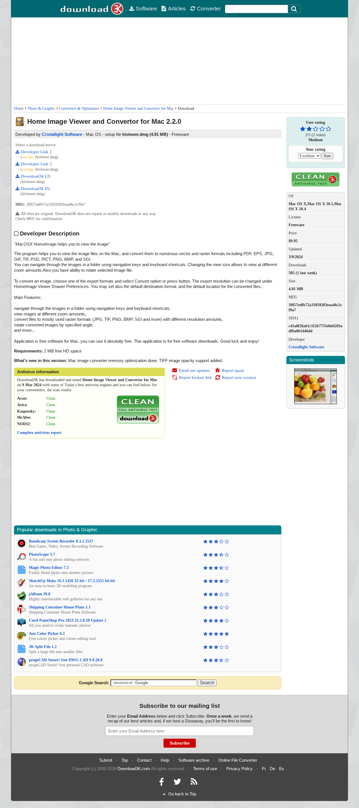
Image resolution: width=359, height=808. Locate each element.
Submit (105, 760)
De (272, 768)
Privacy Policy (239, 768)
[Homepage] (92, 8)
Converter (209, 9)
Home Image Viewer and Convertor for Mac (138, 108)
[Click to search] (295, 9)
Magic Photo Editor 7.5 (49, 568)
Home (19, 108)
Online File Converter (237, 760)
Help (165, 760)
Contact (144, 760)
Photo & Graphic (41, 108)
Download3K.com (134, 768)
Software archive (193, 760)
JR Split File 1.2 (43, 647)
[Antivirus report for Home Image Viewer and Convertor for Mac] (138, 422)
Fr (264, 768)
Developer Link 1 (36, 152)
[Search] (294, 9)
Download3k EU (35, 188)
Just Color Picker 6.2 (47, 633)
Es (281, 768)
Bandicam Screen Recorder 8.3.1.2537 (61, 541)
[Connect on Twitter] (177, 783)
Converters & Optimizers (79, 108)
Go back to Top (182, 793)
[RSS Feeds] (194, 783)
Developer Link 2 (36, 164)
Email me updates (194, 370)
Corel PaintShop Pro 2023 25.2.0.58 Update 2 (67, 620)
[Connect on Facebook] (161, 783)
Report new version (239, 377)
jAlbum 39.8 (39, 594)
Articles (177, 9)
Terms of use (205, 768)
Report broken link (195, 377)
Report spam (233, 370)
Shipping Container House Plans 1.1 (60, 607)
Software (146, 9)
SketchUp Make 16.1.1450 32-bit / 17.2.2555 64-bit (72, 581)
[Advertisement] (179, 61)
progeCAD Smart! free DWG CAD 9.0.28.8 (65, 660)
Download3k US (35, 176)
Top (124, 760)
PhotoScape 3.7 (42, 554)
